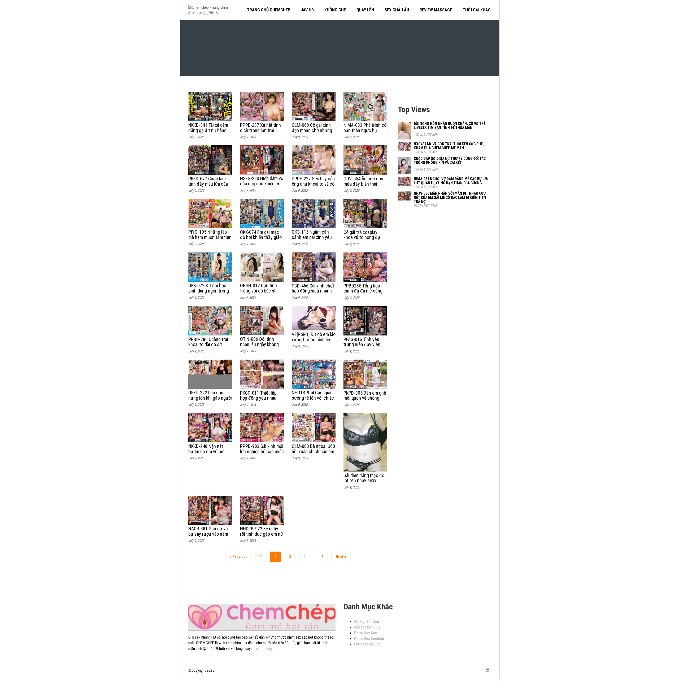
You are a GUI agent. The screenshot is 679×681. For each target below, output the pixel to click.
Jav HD (307, 9)
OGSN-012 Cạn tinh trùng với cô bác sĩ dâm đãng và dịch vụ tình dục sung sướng (260, 293)
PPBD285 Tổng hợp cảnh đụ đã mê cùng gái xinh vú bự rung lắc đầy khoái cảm (364, 293)
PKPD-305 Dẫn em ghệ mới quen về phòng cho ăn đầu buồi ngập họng (364, 400)
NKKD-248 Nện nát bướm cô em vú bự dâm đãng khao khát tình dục (207, 454)
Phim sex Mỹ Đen (367, 644)
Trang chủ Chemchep (268, 9)
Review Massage (436, 9)
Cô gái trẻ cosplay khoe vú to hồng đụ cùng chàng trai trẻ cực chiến (361, 240)
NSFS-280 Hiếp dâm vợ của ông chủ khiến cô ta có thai (261, 184)
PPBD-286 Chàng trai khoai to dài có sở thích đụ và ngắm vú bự (208, 347)
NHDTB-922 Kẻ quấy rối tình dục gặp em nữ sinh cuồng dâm (261, 534)
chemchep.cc (266, 648)
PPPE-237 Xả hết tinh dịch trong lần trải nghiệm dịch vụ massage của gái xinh (260, 132)
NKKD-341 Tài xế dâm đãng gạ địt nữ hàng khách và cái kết (208, 130)
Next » (341, 556)
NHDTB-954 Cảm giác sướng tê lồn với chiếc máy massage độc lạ (313, 398)
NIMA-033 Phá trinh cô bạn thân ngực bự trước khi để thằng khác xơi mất (364, 132)
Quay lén (365, 9)
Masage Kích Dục (367, 627)
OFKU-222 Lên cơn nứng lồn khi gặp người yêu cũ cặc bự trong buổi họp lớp (210, 400)
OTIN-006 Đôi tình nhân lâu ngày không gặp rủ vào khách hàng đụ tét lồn (261, 346)
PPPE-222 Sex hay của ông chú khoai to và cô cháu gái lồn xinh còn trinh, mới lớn (313, 186)
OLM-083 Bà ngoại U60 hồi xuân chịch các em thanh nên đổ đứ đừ (313, 451)
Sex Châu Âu (397, 9)
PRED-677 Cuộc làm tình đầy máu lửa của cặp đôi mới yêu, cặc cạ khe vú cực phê (208, 186)
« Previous (238, 556)
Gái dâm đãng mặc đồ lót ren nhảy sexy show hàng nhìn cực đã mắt (363, 483)
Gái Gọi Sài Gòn (366, 621)
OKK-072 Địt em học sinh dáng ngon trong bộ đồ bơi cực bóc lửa (209, 291)
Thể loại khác (477, 9)
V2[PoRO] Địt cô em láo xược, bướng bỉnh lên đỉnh (314, 339)
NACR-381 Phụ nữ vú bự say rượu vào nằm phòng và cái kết (208, 534)
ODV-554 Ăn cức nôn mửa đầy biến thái (363, 181)
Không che (335, 9)
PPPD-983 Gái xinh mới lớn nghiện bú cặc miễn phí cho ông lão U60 (262, 451)
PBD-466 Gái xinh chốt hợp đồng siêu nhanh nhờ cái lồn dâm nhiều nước (313, 293)
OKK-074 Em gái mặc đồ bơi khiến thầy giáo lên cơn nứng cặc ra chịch (261, 240)
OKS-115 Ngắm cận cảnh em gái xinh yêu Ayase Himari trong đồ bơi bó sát (313, 239)
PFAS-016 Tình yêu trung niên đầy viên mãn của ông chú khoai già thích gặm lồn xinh (365, 347)
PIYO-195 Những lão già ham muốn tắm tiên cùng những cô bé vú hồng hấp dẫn (210, 239)
